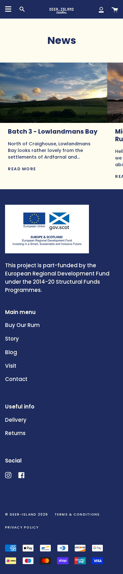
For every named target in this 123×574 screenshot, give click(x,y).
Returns (15, 433)
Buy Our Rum (22, 325)
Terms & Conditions (77, 514)
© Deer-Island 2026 (26, 514)
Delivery (15, 420)
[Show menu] (8, 9)
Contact (16, 379)
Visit (10, 366)
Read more (22, 169)
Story (12, 338)
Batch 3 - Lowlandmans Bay (52, 132)
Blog (11, 352)
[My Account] (101, 9)
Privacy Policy (22, 527)
